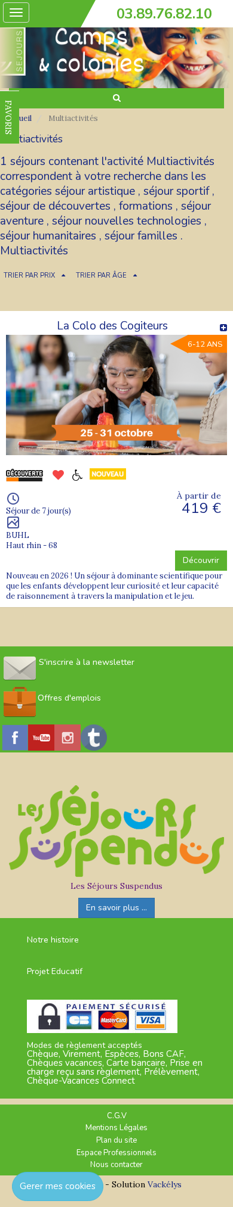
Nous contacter (116, 1164)
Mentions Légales (116, 1127)
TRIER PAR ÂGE (101, 275)
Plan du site (116, 1140)
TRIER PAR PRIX (29, 275)
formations (146, 206)
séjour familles (141, 236)
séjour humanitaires (48, 236)
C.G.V (117, 1115)
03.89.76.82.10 (164, 13)
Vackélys (165, 1184)
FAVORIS (8, 117)
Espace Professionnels (116, 1152)
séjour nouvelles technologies (126, 221)
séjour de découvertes (55, 206)
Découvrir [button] (201, 560)
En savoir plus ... (116, 907)
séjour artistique (95, 191)
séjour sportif (176, 191)
